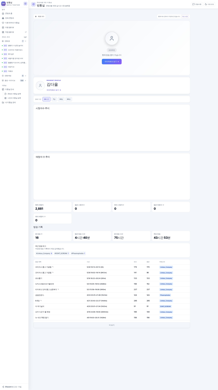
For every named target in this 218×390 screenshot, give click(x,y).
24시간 (46, 99)
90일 (69, 99)
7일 (54, 99)
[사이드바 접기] (25, 3)
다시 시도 (185, 16)
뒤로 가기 (41, 16)
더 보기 (112, 325)
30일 (61, 99)
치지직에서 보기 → (112, 61)
